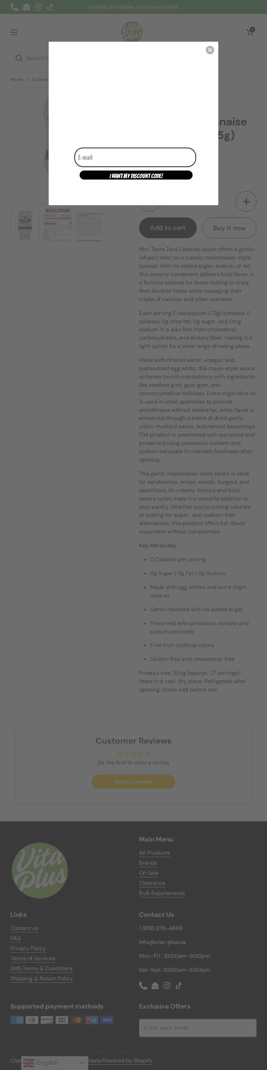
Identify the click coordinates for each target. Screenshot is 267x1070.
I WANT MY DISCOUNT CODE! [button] (136, 176)
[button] (210, 50)
